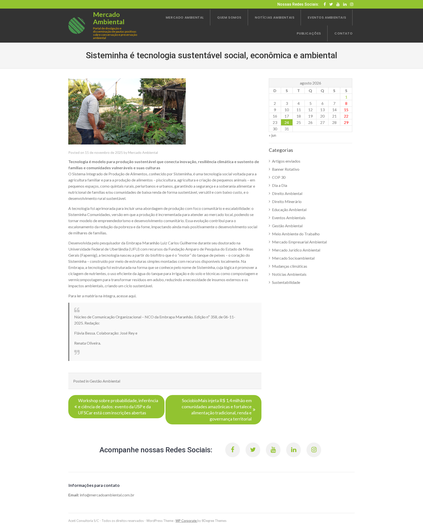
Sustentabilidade (286, 282)
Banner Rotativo (285, 169)
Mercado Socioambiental (293, 258)
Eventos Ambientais (289, 217)
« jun (272, 135)
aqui (132, 295)
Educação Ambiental (289, 209)
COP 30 (278, 177)
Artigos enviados (286, 161)
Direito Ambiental (287, 193)
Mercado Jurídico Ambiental (296, 250)
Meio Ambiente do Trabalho (296, 233)
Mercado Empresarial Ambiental (299, 242)
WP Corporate (186, 521)
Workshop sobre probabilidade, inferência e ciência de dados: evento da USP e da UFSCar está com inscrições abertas (118, 406)
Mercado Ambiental (143, 152)
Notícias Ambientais (289, 274)
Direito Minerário (287, 201)
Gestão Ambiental (105, 381)
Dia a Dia (279, 185)
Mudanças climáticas (289, 266)
